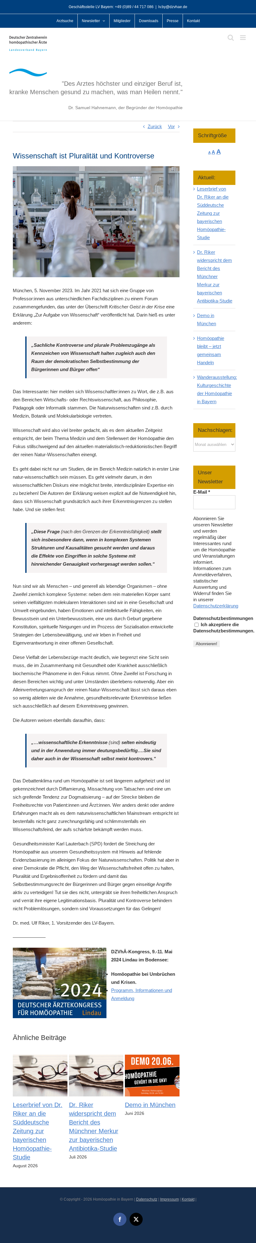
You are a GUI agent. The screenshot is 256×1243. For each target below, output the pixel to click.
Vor (171, 126)
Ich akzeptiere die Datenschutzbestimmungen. (223, 628)
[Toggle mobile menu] (243, 37)
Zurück (155, 126)
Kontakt (188, 1199)
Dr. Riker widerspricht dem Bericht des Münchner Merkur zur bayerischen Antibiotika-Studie (214, 276)
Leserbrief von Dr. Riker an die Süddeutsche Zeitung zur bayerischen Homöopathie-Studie (37, 1131)
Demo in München (150, 1104)
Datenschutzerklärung (215, 605)
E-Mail (201, 492)
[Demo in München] (152, 1057)
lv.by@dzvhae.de (172, 7)
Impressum (169, 1199)
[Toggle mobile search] (231, 37)
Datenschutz (146, 1199)
